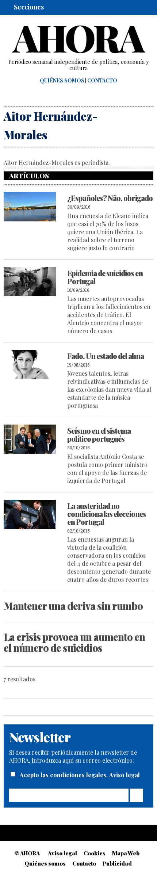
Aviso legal (124, 775)
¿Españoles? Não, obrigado (110, 198)
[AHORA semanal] (78, 39)
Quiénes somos (62, 80)
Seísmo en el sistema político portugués (99, 435)
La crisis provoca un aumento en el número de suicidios (74, 642)
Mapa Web (125, 853)
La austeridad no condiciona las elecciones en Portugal (106, 514)
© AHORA (27, 853)
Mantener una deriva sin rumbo (73, 605)
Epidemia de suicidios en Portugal (105, 277)
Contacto (102, 80)
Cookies (95, 853)
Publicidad (117, 863)
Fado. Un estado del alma (105, 356)
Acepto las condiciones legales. (64, 775)
